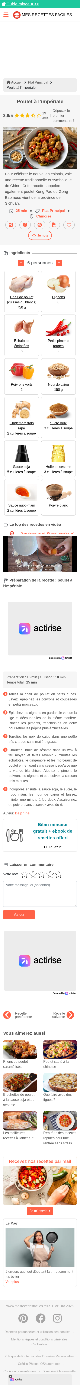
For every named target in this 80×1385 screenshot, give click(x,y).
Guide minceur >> (22, 4)
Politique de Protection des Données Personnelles (39, 1356)
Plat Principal (38, 82)
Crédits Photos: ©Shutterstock (39, 1364)
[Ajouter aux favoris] (69, 225)
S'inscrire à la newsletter (60, 1371)
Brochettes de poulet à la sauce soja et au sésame (18, 1100)
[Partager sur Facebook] (25, 225)
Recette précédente (23, 1015)
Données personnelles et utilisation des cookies (37, 1332)
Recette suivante (58, 1015)
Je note (42, 235)
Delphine (22, 813)
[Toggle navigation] (6, 14)
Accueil (16, 82)
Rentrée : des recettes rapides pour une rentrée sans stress (59, 1138)
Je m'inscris (39, 1211)
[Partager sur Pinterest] (39, 225)
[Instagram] (57, 1318)
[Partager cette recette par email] (10, 225)
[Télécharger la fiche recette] (54, 225)
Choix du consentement (19, 1371)
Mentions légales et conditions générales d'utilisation (39, 1341)
